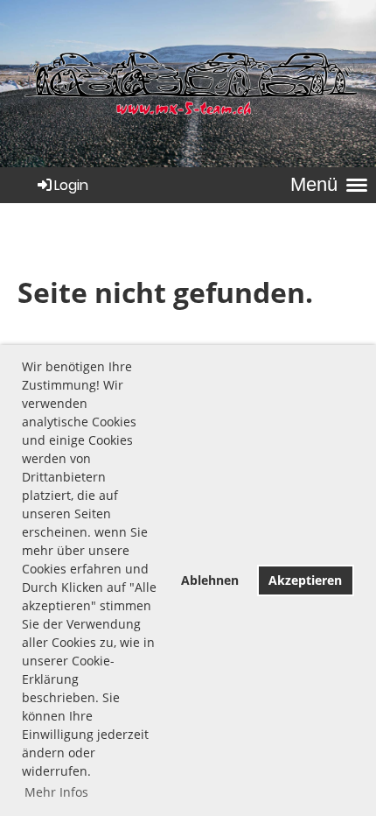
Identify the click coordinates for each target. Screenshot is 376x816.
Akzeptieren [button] (305, 580)
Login (71, 185)
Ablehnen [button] (210, 580)
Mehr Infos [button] (56, 792)
